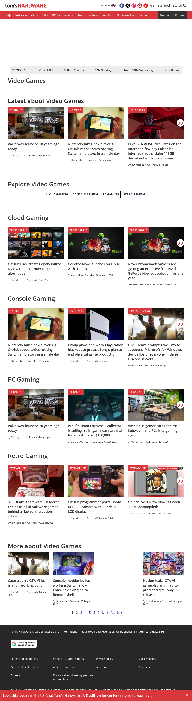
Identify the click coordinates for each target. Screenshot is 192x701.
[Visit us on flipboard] (145, 5)
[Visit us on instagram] (133, 5)
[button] (180, 5)
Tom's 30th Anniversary (139, 70)
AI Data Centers (74, 70)
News (80, 15)
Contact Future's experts (68, 659)
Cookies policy (147, 659)
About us (101, 667)
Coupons (144, 15)
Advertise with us (64, 667)
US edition (92, 695)
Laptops (93, 15)
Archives (117, 612)
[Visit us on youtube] (139, 5)
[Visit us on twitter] (127, 5)
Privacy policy (104, 659)
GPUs (45, 15)
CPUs (34, 15)
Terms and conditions (24, 659)
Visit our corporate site (149, 631)
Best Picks (20, 15)
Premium (165, 15)
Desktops (108, 15)
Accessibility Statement (25, 667)
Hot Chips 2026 (43, 70)
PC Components (62, 15)
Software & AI (126, 15)
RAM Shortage (104, 70)
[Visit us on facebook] (121, 5)
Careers (15, 675)
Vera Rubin (172, 70)
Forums (180, 15)
